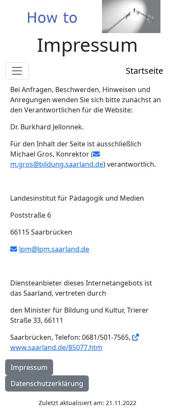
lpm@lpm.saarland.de (54, 249)
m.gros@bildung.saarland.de (56, 164)
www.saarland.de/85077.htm (56, 347)
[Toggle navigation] (17, 70)
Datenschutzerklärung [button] (47, 383)
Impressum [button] (29, 367)
